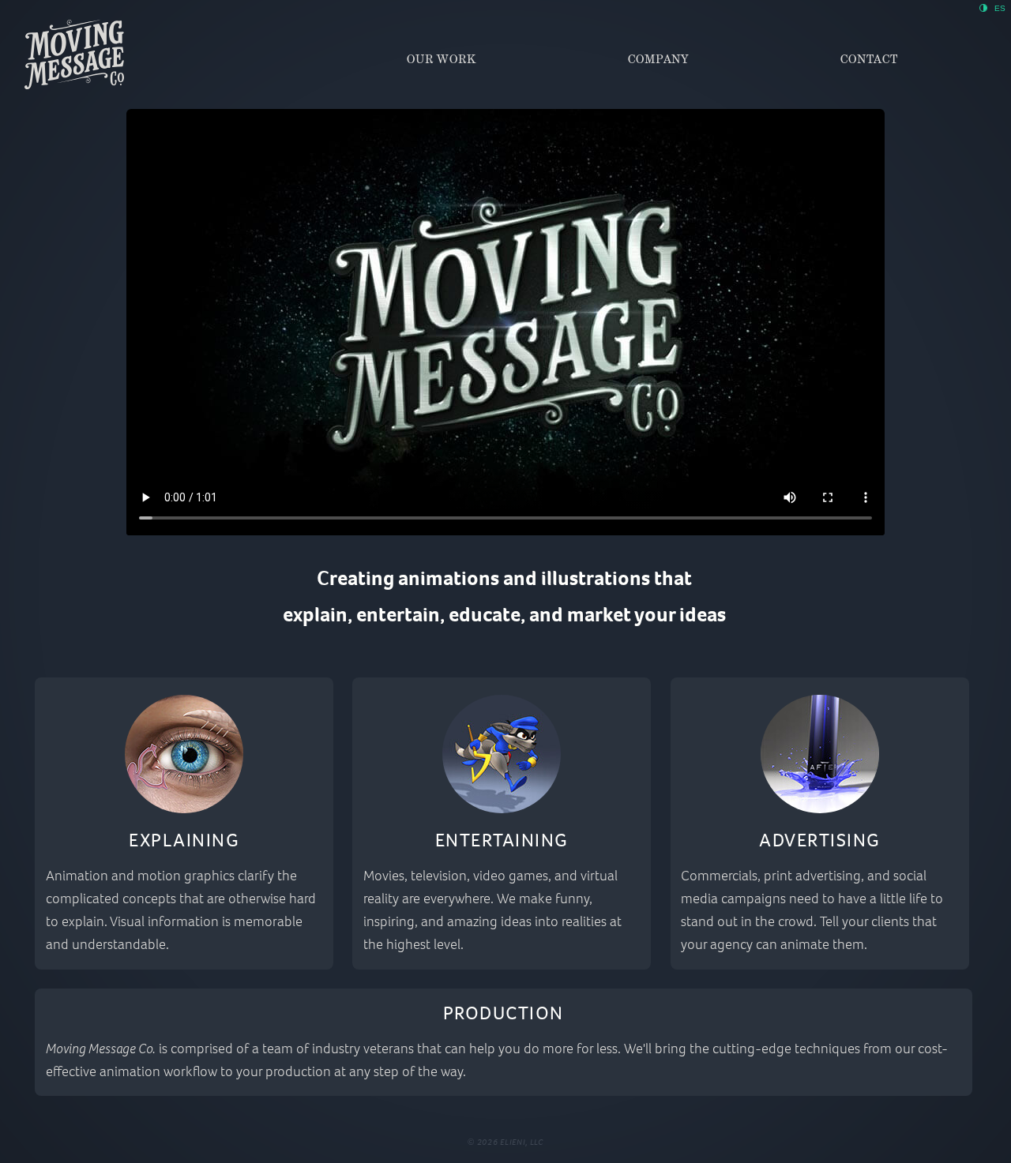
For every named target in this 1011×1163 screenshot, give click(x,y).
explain (315, 614)
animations (448, 578)
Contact (869, 58)
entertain (398, 614)
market (599, 614)
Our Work (441, 58)
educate (485, 614)
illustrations (595, 578)
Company (659, 58)
